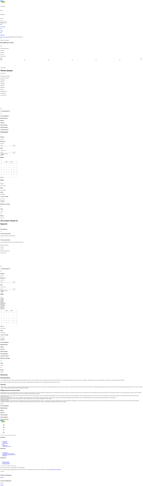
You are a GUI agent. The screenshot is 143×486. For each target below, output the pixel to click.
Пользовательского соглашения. (55, 469)
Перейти (2, 477)
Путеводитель (5, 443)
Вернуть (2, 482)
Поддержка (5, 442)
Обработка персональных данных (9, 454)
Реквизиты (5, 455)
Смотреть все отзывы (4, 129)
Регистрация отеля (6, 462)
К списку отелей (4, 36)
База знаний (5, 441)
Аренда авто (5, 445)
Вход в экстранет (6, 461)
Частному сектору (6, 463)
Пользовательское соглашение (8, 453)
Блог (3, 444)
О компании (5, 452)
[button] (2, 58)
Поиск (9, 36)
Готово (2, 291)
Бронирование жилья (7, 446)
